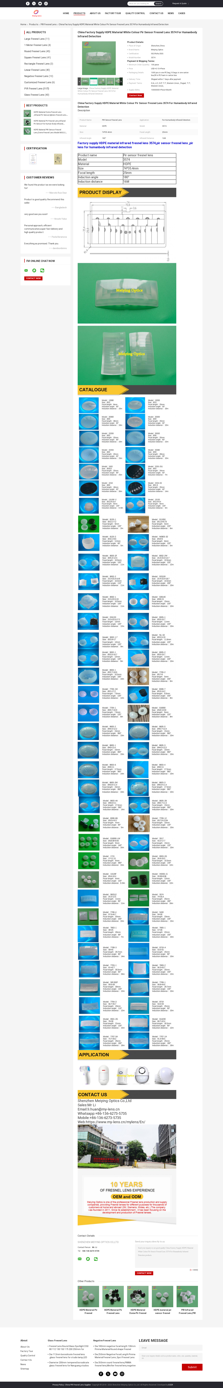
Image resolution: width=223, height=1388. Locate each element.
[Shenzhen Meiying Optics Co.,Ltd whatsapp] (36, 270)
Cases (181, 13)
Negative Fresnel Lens (36, 76)
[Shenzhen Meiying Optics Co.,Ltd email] (28, 270)
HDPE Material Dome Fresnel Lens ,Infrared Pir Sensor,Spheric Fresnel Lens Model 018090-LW (50, 115)
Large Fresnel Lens (34, 38)
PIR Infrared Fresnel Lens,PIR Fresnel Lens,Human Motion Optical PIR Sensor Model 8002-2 (187, 1311)
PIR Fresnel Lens (49, 24)
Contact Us (156, 13)
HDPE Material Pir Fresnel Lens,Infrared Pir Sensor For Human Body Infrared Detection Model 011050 (50, 124)
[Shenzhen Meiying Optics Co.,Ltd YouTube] (40, 4)
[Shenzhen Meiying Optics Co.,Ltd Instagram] (46, 4)
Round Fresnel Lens (34, 51)
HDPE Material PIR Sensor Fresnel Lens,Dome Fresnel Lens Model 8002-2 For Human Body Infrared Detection (49, 133)
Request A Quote (179, 3)
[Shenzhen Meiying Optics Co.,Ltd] (37, 13)
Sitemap (24, 1369)
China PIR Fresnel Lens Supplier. (78, 1385)
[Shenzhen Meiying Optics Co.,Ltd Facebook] (27, 4)
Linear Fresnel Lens (34, 70)
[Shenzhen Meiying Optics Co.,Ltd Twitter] (34, 4)
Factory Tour (113, 13)
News (171, 13)
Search (158, 4)
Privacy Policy (58, 1385)
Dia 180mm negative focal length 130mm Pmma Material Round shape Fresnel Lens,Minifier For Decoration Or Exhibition (115, 1348)
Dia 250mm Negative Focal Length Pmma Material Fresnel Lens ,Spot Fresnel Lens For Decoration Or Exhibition (115, 1356)
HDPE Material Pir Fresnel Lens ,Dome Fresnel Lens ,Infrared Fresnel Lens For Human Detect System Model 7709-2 (113, 1311)
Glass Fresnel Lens (34, 94)
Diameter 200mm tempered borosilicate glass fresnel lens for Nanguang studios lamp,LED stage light (69, 1364)
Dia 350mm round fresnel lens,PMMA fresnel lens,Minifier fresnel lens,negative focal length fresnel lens (115, 1364)
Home (66, 13)
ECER (170, 1385)
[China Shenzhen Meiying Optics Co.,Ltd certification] (33, 159)
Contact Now (135, 95)
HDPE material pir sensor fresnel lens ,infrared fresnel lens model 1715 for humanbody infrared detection (162, 1311)
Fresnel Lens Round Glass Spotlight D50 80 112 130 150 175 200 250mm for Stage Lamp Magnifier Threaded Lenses (69, 1348)
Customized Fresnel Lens (37, 82)
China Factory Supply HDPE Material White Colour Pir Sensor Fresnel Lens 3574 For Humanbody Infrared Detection (98, 91)
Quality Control (135, 13)
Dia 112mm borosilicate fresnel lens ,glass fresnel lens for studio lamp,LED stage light (68, 1356)
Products (79, 13)
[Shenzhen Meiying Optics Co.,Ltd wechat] (44, 270)
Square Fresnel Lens (35, 57)
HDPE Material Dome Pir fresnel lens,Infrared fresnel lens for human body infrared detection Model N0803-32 (137, 1311)
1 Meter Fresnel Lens (35, 45)
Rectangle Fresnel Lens (37, 63)
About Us (95, 13)
